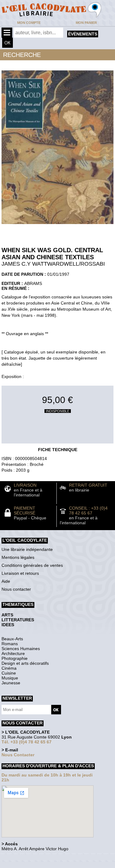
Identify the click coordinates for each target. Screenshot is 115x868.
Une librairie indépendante (27, 549)
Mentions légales (18, 557)
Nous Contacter (18, 754)
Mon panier (86, 22)
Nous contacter (16, 589)
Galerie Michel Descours (29, 864)
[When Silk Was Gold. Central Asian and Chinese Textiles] (57, 225)
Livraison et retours (20, 573)
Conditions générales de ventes (32, 565)
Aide (6, 581)
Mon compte (28, 22)
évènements (82, 34)
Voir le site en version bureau (34, 857)
